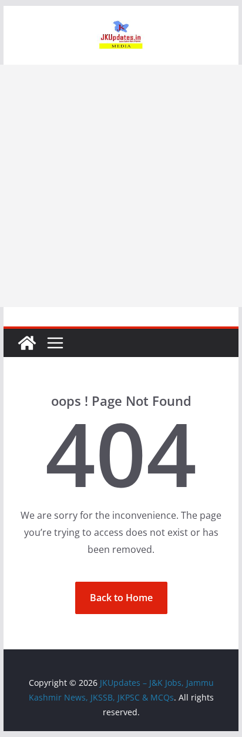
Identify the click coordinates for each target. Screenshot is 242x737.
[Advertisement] (121, 186)
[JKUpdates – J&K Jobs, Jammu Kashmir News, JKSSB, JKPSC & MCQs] (27, 343)
